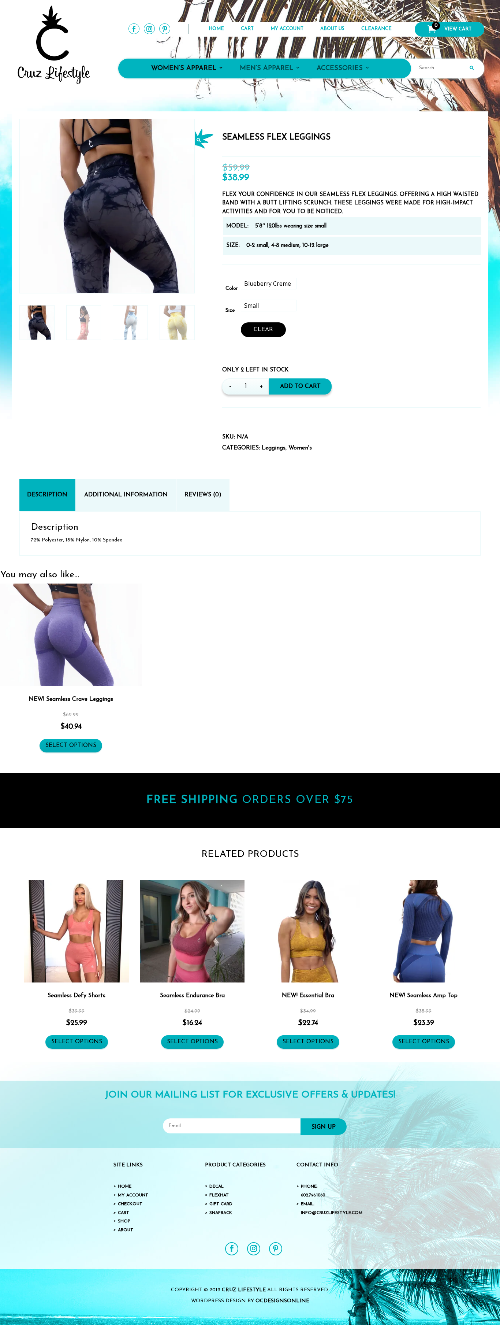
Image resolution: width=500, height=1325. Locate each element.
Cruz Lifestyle (244, 1290)
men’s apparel (266, 68)
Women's (300, 448)
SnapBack (220, 1213)
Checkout (130, 1204)
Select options (70, 745)
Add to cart (300, 386)
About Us (332, 29)
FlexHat (219, 1195)
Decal (216, 1186)
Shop (124, 1221)
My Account (286, 29)
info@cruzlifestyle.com (331, 1213)
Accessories (340, 68)
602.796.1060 (313, 1195)
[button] (204, 139)
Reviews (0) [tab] (202, 495)
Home (216, 29)
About (125, 1230)
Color (231, 288)
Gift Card (220, 1204)
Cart (247, 29)
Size (230, 310)
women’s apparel (183, 68)
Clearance (376, 29)
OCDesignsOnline (282, 1301)
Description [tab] (47, 495)
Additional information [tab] (126, 495)
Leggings (274, 448)
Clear (263, 330)
